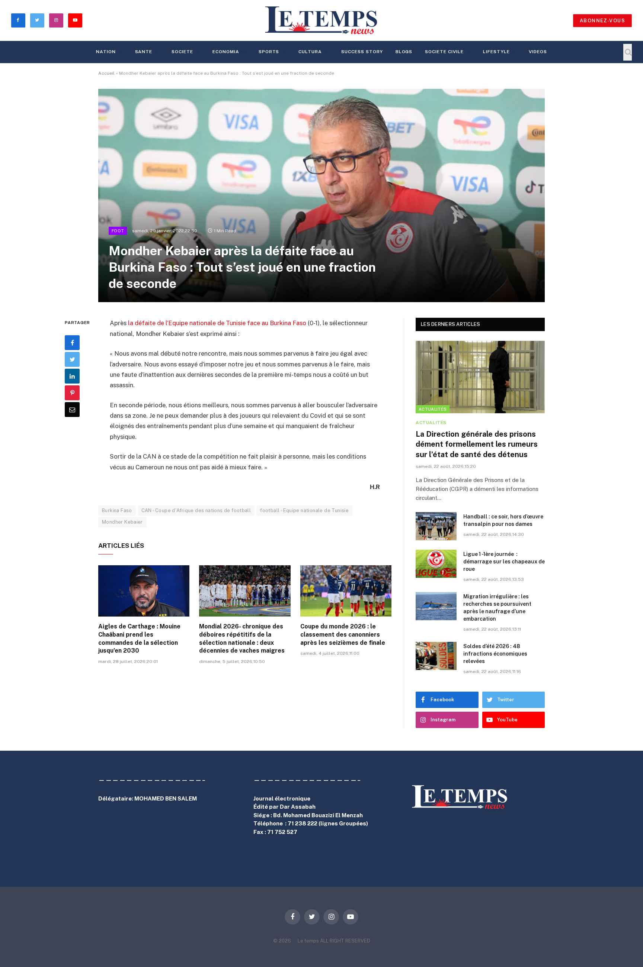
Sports (269, 51)
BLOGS (404, 51)
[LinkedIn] (72, 376)
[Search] (627, 52)
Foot (118, 231)
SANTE (144, 51)
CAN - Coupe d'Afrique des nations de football (196, 510)
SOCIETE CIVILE (444, 51)
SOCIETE (182, 51)
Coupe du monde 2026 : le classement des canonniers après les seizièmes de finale (342, 634)
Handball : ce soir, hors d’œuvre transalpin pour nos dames (503, 520)
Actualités (433, 409)
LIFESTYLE (496, 51)
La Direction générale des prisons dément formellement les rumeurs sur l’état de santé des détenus (477, 444)
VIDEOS (538, 51)
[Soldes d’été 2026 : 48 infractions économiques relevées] (436, 656)
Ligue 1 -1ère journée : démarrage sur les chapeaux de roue (504, 561)
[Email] (72, 409)
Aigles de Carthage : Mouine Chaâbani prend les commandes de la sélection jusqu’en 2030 (139, 638)
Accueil (106, 73)
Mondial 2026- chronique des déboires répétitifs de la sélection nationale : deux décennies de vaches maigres (242, 638)
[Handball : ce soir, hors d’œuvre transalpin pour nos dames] (436, 526)
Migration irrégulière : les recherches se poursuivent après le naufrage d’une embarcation (497, 608)
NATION (106, 51)
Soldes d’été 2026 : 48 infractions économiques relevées (495, 653)
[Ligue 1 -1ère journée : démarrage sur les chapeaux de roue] (436, 564)
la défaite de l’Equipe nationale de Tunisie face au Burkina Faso (217, 323)
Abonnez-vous (602, 20)
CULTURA (310, 51)
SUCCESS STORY (362, 51)
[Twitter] (72, 359)
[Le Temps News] (321, 20)
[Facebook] (72, 342)
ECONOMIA (225, 51)
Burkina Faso (117, 510)
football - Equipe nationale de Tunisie (304, 510)
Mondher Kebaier (122, 522)
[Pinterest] (72, 392)
